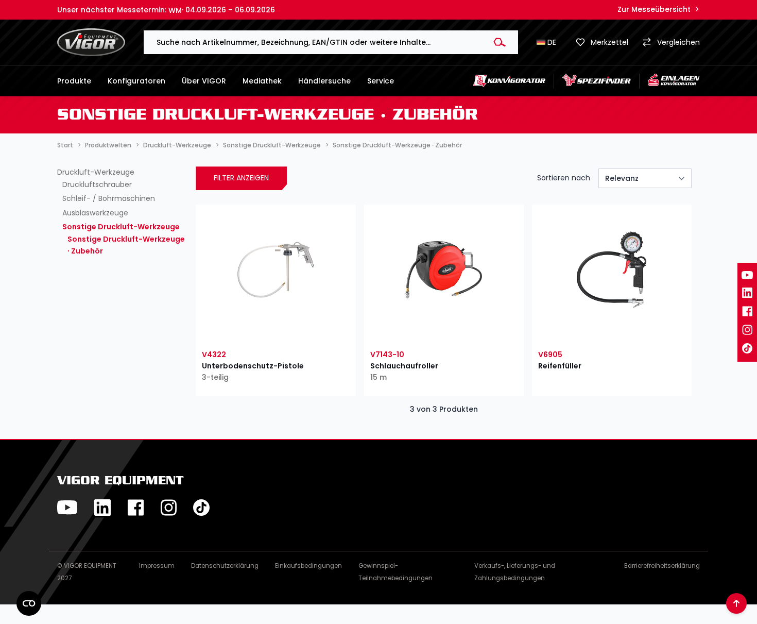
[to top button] (736, 603)
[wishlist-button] (237, 333)
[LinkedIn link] (747, 293)
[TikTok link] (747, 348)
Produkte (74, 81)
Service (380, 81)
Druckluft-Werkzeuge (95, 172)
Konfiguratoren (136, 81)
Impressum (157, 566)
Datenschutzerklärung (225, 566)
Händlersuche (324, 81)
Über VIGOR (204, 81)
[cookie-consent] (28, 603)
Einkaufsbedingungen (308, 566)
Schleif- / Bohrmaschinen (108, 198)
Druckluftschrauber (97, 184)
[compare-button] (313, 333)
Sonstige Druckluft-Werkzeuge (121, 227)
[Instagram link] (747, 330)
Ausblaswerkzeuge (95, 213)
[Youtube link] (747, 275)
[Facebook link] (747, 311)
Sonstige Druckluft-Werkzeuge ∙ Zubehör (126, 245)
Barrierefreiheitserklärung (662, 566)
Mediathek (262, 81)
